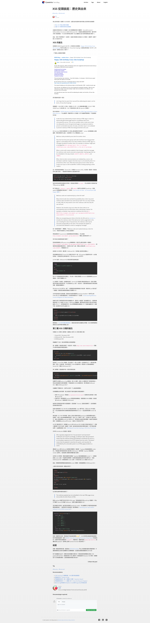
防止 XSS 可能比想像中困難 (62, 25)
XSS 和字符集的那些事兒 (64, 323)
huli (56, 16)
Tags (92, 2)
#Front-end (62, 13)
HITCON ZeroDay (74, 549)
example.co (92, 218)
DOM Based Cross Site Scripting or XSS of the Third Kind (81, 428)
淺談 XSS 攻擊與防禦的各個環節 (63, 27)
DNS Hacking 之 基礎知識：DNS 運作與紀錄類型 (67, 575)
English (106, 2)
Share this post (93, 561)
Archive (86, 2)
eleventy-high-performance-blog (64, 620)
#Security (55, 13)
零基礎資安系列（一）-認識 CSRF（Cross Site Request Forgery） (71, 581)
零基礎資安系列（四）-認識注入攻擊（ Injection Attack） (69, 579)
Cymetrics (73, 620)
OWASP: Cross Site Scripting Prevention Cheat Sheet (78, 538)
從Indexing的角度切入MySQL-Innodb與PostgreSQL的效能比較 (71, 583)
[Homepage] (51, 2)
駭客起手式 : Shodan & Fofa (62, 577)
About (98, 2)
